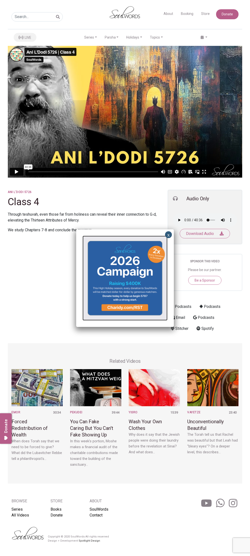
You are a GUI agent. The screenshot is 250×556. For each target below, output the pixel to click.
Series (17, 509)
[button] (204, 37)
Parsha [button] (110, 37)
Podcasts (182, 306)
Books (56, 509)
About (168, 14)
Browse (19, 501)
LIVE (27, 38)
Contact (96, 515)
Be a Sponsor (205, 280)
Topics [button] (155, 37)
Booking (187, 14)
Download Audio (200, 233)
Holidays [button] (132, 37)
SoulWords (99, 509)
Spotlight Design (89, 540)
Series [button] (89, 37)
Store (205, 14)
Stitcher (181, 328)
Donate (227, 14)
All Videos (20, 515)
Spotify (207, 328)
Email (180, 317)
